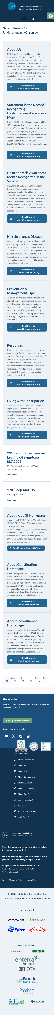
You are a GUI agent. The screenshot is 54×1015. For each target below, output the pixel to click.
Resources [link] (15, 345)
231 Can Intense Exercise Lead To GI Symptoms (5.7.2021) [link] (26, 457)
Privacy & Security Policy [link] (12, 880)
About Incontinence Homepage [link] (22, 623)
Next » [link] (41, 681)
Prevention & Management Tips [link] (20, 291)
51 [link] (23, 681)
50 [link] (15, 681)
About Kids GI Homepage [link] (26, 515)
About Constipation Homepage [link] (22, 566)
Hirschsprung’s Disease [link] (24, 236)
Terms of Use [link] (31, 880)
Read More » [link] (12, 474)
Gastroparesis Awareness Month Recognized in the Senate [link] (26, 177)
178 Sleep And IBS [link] (21, 490)
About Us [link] (14, 49)
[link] (50, 15)
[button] (24, 19)
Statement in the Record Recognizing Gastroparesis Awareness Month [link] (26, 111)
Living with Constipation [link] (25, 401)
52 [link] (31, 681)
